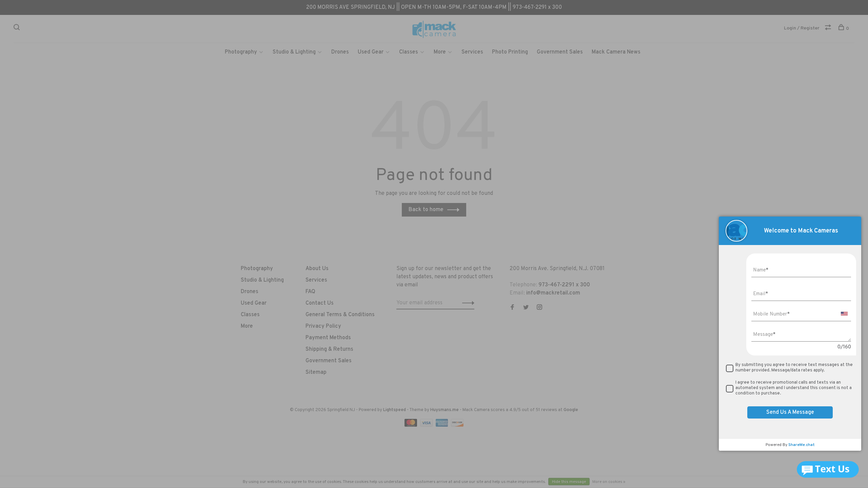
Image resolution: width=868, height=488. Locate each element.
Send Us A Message (790, 412)
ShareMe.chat (801, 445)
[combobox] (844, 313)
